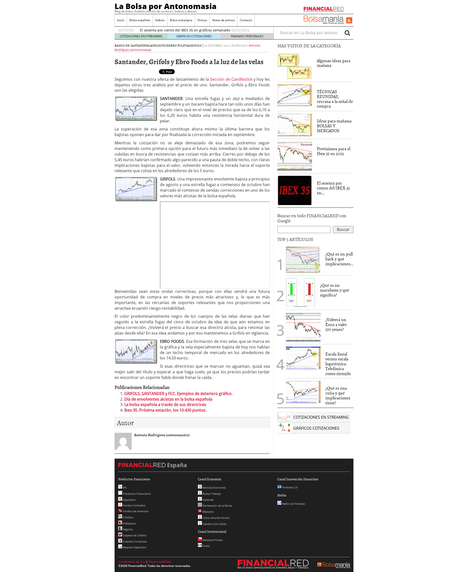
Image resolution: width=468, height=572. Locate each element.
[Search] (347, 33)
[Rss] (349, 20)
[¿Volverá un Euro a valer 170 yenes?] (303, 326)
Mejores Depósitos (134, 547)
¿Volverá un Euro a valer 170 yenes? (336, 324)
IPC (124, 487)
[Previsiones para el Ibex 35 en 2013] (294, 155)
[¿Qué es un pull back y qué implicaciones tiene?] (303, 259)
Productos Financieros (136, 493)
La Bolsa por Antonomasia (165, 6)
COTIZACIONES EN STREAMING (141, 36)
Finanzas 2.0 (289, 487)
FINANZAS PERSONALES (247, 36)
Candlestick (158, 45)
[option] (202, 30)
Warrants (208, 511)
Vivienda (208, 500)
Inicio (120, 20)
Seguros (127, 529)
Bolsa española (139, 20)
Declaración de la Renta (217, 505)
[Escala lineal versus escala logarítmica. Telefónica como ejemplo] (303, 357)
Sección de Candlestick (231, 79)
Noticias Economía (214, 487)
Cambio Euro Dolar (214, 524)
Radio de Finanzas (293, 503)
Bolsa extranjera (181, 20)
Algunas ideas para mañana (333, 63)
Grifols (195, 45)
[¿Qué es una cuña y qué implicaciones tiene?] (303, 391)
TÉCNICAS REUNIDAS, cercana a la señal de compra (335, 98)
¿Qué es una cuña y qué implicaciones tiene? (337, 395)
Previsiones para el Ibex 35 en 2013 (333, 151)
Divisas (202, 20)
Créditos (127, 517)
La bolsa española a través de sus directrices (165, 404)
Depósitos (129, 500)
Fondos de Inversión (135, 511)
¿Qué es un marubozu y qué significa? (334, 290)
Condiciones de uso (131, 562)
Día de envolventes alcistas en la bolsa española (168, 399)
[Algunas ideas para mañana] (294, 66)
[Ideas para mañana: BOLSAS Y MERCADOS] (294, 124)
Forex (206, 546)
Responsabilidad (159, 562)
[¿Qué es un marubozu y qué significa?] (300, 292)
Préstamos (129, 523)
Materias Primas (212, 540)
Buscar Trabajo (211, 493)
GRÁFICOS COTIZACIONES (194, 36)
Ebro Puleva (179, 45)
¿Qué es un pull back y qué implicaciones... (339, 259)
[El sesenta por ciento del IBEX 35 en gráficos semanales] (294, 190)
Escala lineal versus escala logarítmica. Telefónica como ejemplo (338, 363)
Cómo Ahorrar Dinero (216, 518)
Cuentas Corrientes (134, 541)
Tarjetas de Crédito (134, 535)
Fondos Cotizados (134, 505)
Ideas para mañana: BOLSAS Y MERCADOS (334, 126)
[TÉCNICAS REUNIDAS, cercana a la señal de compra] (294, 95)
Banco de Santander (131, 45)
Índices (160, 20)
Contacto (246, 20)
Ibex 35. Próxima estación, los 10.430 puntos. (165, 410)
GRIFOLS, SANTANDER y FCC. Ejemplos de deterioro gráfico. (178, 393)
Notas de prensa (223, 20)
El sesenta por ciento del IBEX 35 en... (333, 188)
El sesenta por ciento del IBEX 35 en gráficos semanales (185, 30)
